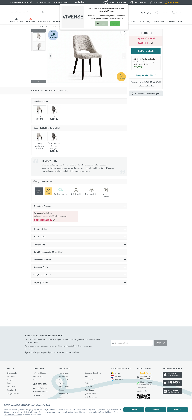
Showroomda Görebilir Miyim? (147, 93)
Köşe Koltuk (63, 380)
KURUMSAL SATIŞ (61, 2)
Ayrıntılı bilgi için (52, 352)
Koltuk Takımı (64, 386)
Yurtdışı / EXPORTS (40, 391)
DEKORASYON (158, 22)
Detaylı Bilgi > (138, 66)
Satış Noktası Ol (13, 393)
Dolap (87, 383)
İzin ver (115, 23)
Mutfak (87, 376)
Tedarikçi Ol (79, 2)
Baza (60, 397)
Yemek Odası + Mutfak (51, 27)
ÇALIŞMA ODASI (129, 22)
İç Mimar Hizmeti (39, 373)
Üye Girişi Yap (142, 391)
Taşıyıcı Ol (11, 386)
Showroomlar (12, 373)
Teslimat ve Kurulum (146, 85)
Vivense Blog (38, 376)
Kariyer (10, 380)
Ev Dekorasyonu (91, 397)
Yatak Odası (63, 376)
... (180, 21)
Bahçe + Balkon (91, 380)
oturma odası (44, 22)
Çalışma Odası (90, 393)
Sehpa (61, 390)
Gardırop (62, 383)
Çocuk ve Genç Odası (93, 373)
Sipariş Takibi (141, 387)
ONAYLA (160, 342)
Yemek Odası (64, 393)
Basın (9, 383)
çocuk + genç (144, 22)
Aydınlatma (89, 390)
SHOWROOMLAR (43, 2)
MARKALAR (171, 22)
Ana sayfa (35, 27)
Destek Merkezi (146, 373)
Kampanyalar (64, 373)
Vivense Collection (40, 388)
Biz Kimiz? (11, 376)
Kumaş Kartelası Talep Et (146, 75)
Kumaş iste (37, 380)
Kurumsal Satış (38, 395)
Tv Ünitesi (88, 386)
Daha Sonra (101, 23)
